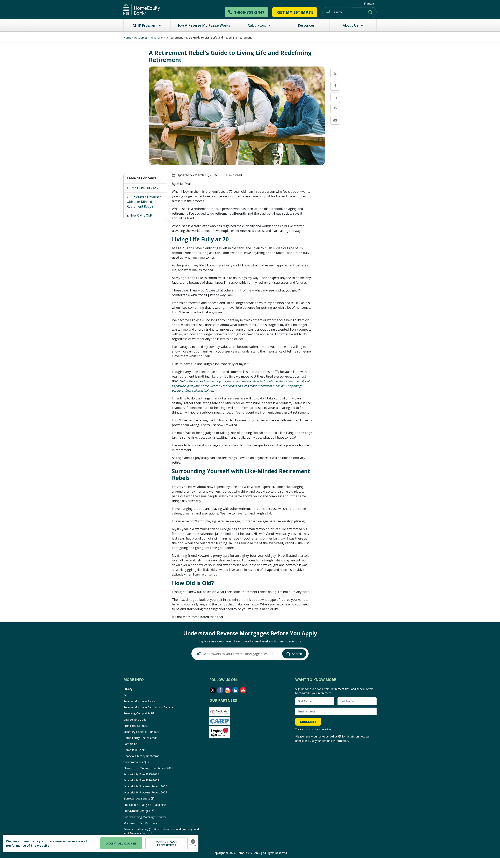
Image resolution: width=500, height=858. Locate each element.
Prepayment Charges (136, 811)
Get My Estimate (295, 12)
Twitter (212, 690)
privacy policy (328, 736)
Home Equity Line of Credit (140, 738)
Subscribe (308, 722)
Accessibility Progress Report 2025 (145, 792)
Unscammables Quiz (136, 762)
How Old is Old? (141, 215)
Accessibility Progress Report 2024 (145, 786)
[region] (100, 843)
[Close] (193, 841)
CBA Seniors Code (134, 719)
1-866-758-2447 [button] (249, 12)
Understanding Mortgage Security (144, 817)
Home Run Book (134, 750)
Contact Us (130, 744)
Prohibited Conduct (135, 726)
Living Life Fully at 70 (145, 188)
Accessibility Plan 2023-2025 (141, 774)
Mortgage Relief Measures (140, 823)
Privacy (127, 689)
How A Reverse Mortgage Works (203, 25)
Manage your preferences (166, 843)
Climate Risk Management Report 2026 (148, 768)
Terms (127, 695)
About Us (350, 25)
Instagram (228, 690)
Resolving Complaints (137, 713)
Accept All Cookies (121, 843)
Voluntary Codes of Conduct (141, 732)
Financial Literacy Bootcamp (141, 756)
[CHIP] (141, 9)
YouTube (243, 690)
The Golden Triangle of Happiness (144, 805)
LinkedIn (235, 690)
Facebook (220, 690)
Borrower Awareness (136, 798)
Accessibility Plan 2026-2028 (141, 780)
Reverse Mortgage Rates (139, 701)
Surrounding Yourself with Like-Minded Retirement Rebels (144, 202)
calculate (347, 197)
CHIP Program (144, 25)
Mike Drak (156, 37)
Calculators (257, 25)
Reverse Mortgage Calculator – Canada (148, 707)
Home (127, 37)
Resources (306, 25)
